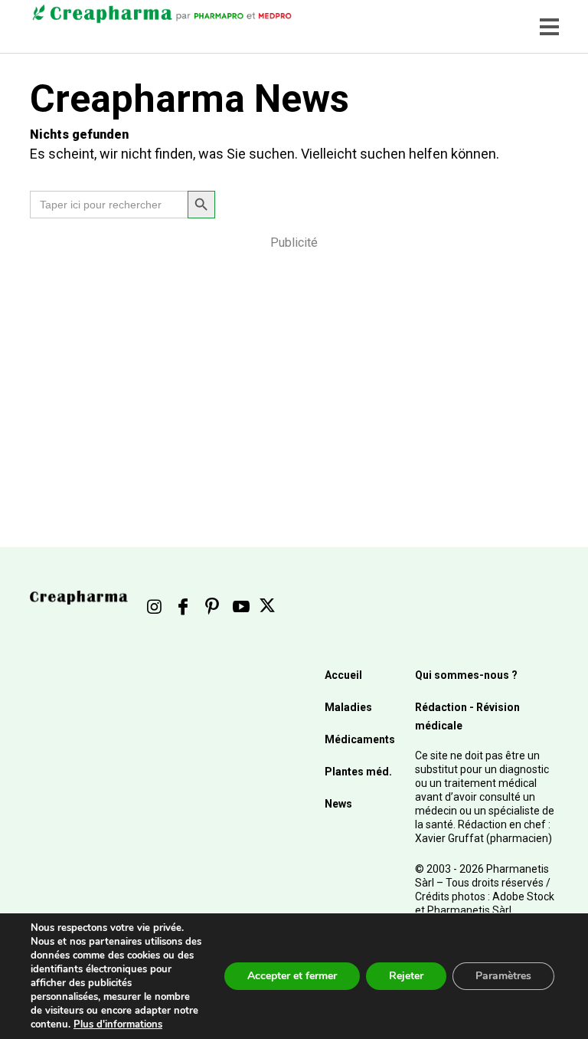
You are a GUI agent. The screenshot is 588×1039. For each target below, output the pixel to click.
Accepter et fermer (292, 976)
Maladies (348, 707)
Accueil (343, 675)
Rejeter (406, 976)
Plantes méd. (358, 771)
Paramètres (503, 976)
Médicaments (360, 739)
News (338, 804)
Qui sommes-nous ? (466, 675)
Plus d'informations (118, 1024)
